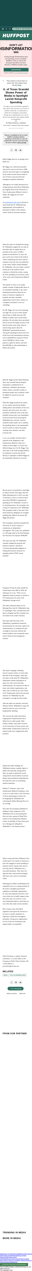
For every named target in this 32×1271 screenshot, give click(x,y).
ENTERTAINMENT (17, 1254)
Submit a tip (22, 993)
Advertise (9, 1257)
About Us (3, 1257)
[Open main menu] (3, 29)
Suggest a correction (12, 993)
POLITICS (7, 1254)
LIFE (24, 1254)
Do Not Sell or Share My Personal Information (14, 1264)
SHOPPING (11, 1255)
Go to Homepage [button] (16, 988)
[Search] (10, 29)
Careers (10, 1259)
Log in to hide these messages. (21, 72)
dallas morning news (18, 975)
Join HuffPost (16, 69)
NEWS (2, 1254)
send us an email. (21, 142)
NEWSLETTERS (20, 1255)
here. (20, 85)
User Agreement (18, 1259)
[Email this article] (20, 150)
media (6, 975)
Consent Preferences (10, 1262)
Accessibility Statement (19, 1260)
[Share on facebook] (16, 150)
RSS (3, 1259)
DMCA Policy (8, 1260)
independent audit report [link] (13, 202)
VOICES (29, 1254)
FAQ (6, 1259)
